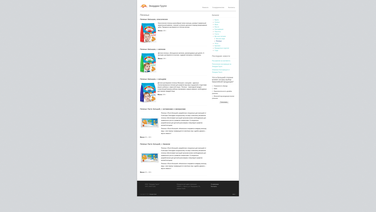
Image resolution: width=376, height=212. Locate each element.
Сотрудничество (218, 7)
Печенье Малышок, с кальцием (153, 79)
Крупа (217, 20)
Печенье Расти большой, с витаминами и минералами (163, 109)
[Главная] (144, 9)
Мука (216, 24)
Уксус (216, 43)
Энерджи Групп (158, 6)
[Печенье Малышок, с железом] (148, 72)
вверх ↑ (234, 194)
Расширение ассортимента (221, 61)
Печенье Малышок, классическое (154, 19)
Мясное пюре (220, 39)
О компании (215, 184)
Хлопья (217, 22)
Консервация (219, 29)
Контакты (231, 7)
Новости (205, 7)
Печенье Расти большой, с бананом (155, 144)
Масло (217, 27)
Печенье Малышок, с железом (152, 49)
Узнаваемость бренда (220, 86)
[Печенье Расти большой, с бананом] (150, 167)
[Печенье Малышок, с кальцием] (148, 102)
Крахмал (217, 46)
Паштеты (218, 31)
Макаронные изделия (222, 48)
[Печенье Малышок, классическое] (148, 42)
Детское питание (220, 36)
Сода (216, 50)
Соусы (217, 34)
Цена (215, 88)
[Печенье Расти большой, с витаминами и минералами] (150, 132)
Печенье (219, 41)
